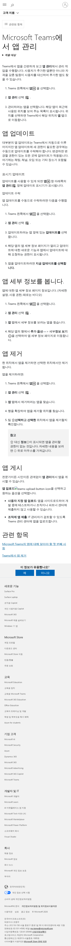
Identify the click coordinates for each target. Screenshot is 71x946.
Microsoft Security (12, 745)
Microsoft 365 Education (15, 699)
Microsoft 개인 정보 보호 (15, 870)
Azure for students (12, 722)
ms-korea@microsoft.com (41, 928)
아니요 (45, 573)
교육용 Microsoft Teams (15, 693)
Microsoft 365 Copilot (13, 773)
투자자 (7, 876)
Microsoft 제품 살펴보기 (15, 620)
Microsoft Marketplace (14, 819)
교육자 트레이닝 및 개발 (15, 711)
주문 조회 (8, 665)
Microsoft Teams (11, 779)
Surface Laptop (10, 597)
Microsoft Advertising (13, 768)
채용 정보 (8, 853)
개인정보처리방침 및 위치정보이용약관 (39, 906)
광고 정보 (25, 911)
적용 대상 (10, 55)
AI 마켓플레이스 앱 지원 (15, 807)
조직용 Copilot (10, 603)
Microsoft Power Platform (15, 825)
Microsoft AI (9, 739)
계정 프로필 (9, 642)
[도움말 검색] (13, 5)
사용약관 (8, 911)
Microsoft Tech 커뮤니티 (15, 813)
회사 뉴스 (8, 864)
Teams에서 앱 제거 (14, 555)
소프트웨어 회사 (11, 830)
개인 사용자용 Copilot (14, 608)
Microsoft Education (13, 682)
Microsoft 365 (10, 614)
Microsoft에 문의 (11, 906)
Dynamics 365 (10, 756)
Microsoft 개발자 (11, 796)
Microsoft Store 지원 (13, 654)
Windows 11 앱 (11, 626)
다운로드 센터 (10, 648)
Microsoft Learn (11, 802)
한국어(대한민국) (17, 886)
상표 (17, 911)
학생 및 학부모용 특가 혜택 (16, 716)
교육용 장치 (9, 688)
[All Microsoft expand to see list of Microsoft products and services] (4, 5)
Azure (6, 750)
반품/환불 (8, 660)
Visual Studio (10, 836)
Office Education (11, 705)
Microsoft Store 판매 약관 (35, 941)
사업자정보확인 (39, 931)
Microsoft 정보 (10, 859)
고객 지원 (9, 12)
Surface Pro (9, 591)
